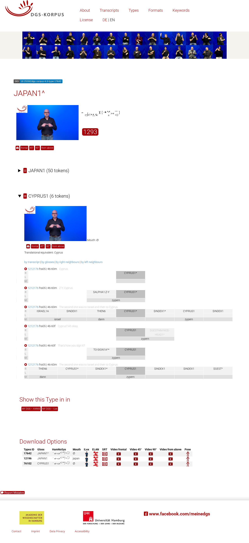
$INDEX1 (72, 311)
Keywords (181, 10)
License (86, 20)
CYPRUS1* (72, 368)
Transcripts (109, 10)
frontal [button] (24, 147)
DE (109, 20)
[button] (17, 148)
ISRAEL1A (43, 311)
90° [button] (37, 147)
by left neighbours (92, 262)
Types (134, 10)
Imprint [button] (35, 531)
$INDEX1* (160, 311)
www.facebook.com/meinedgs (179, 514)
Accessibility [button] (82, 531)
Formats (155, 10)
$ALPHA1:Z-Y (101, 292)
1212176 (33, 268)
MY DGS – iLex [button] (49, 408)
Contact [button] (16, 531)
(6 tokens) (47, 196)
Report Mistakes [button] (14, 492)
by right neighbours (67, 262)
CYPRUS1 (189, 311)
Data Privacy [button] (57, 531)
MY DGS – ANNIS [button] (31, 408)
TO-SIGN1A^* (101, 349)
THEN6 (101, 311)
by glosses (47, 262)
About (85, 10)
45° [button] (31, 147)
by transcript (32, 262)
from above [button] (47, 147)
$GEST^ (218, 368)
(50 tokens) (46, 170)
